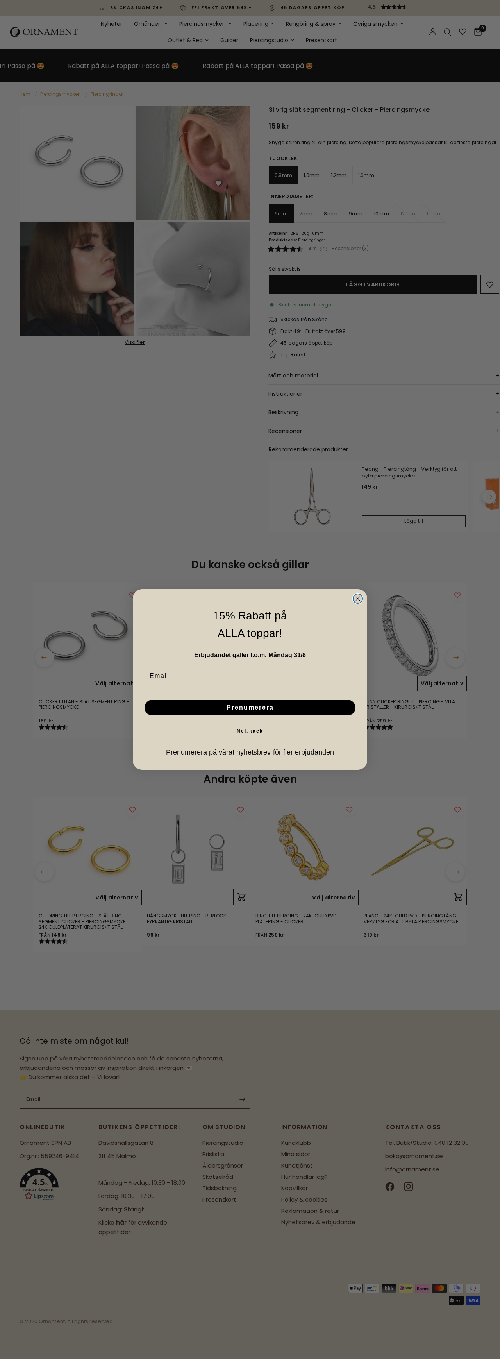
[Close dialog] (357, 598)
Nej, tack (250, 731)
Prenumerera (250, 707)
